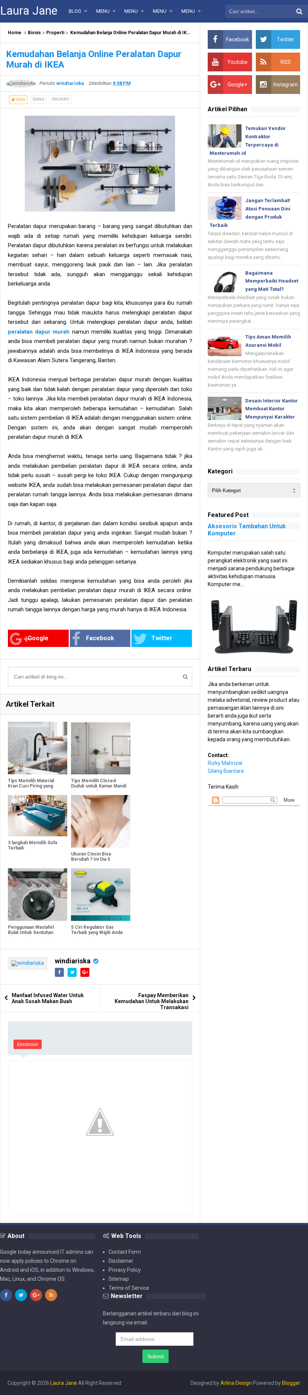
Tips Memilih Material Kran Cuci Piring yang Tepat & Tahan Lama (31, 786)
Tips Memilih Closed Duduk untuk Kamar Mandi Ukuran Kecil (98, 786)
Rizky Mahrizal (225, 763)
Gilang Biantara (226, 771)
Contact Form (125, 1252)
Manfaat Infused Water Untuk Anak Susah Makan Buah (48, 998)
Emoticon (27, 1044)
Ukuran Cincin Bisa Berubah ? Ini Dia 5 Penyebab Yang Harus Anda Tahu (94, 861)
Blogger (291, 1383)
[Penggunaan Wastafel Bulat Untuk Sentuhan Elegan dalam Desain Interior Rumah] (37, 894)
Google (38, 638)
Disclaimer (121, 1261)
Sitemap (119, 1279)
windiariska (73, 961)
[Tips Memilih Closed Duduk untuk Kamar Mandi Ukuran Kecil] (100, 748)
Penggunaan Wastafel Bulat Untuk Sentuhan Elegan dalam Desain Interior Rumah (31, 935)
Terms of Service (129, 1288)
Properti (55, 32)
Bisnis (34, 32)
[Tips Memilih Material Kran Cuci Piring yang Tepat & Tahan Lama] (37, 748)
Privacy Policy (125, 1270)
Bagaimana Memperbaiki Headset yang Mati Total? (271, 281)
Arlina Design (236, 1383)
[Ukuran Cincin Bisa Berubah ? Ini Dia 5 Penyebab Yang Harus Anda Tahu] (100, 821)
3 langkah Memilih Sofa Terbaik (32, 845)
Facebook (100, 638)
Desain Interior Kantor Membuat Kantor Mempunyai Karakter (271, 409)
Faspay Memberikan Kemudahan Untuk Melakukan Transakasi (152, 1001)
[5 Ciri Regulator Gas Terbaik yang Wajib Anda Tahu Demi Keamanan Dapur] (100, 894)
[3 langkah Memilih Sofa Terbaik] (37, 816)
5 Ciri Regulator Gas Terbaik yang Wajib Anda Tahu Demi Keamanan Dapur (96, 935)
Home (14, 32)
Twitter (161, 638)
